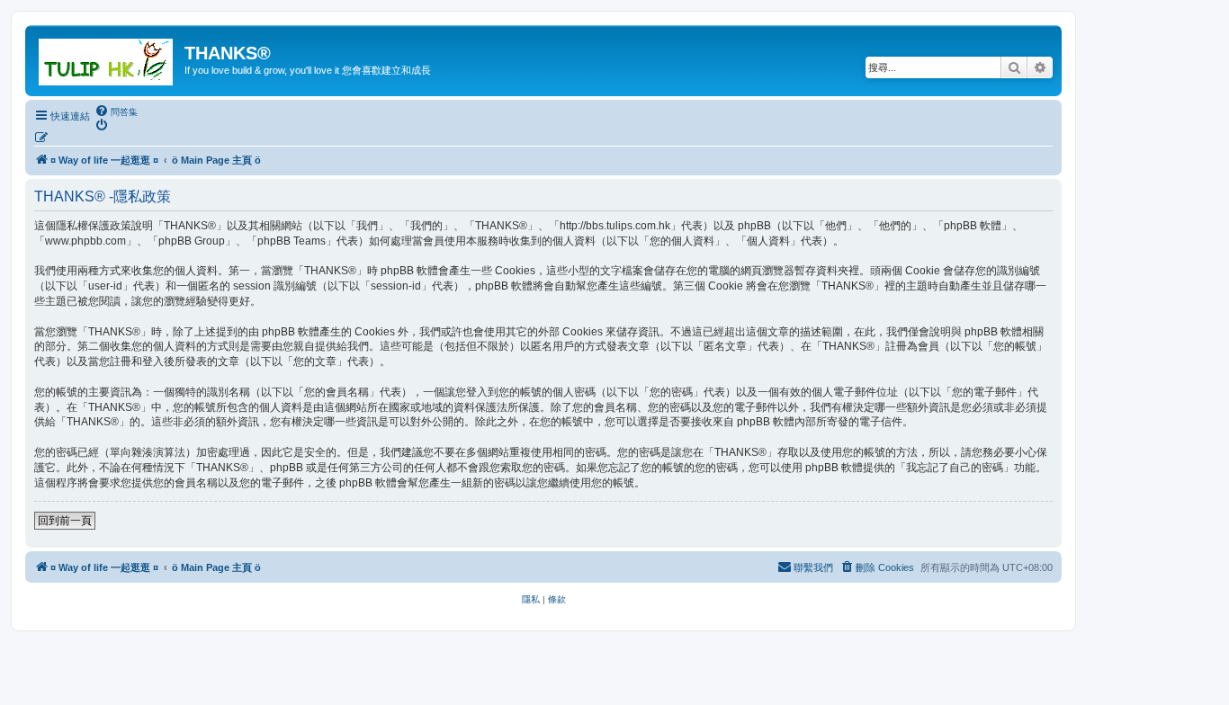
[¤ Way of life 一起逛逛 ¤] (107, 58)
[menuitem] (116, 111)
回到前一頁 (65, 520)
